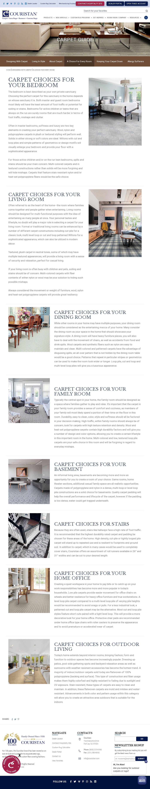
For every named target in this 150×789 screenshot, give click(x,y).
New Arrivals (61, 18)
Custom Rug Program (80, 18)
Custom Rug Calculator (48, 3)
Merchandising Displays (67, 3)
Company (122, 18)
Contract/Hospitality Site (90, 4)
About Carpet (55, 61)
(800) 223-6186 (95, 750)
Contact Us (56, 756)
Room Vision (112, 18)
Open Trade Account (136, 4)
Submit (141, 759)
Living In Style (38, 61)
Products (48, 18)
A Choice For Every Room (79, 61)
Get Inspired (98, 18)
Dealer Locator (32, 3)
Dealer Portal (115, 4)
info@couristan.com (91, 758)
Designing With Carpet (17, 61)
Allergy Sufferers (136, 61)
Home (8, 70)
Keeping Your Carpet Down (110, 61)
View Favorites (57, 761)
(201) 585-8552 (93, 753)
